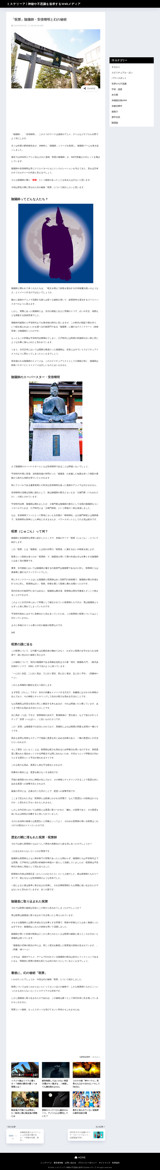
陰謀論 (115, 123)
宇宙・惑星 (117, 89)
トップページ (46, 1163)
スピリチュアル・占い (122, 72)
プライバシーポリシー (87, 1163)
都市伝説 (116, 117)
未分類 (115, 95)
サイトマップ (104, 1163)
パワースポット (119, 78)
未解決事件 (117, 106)
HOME (81, 1157)
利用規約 (116, 1163)
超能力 (115, 111)
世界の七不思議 (119, 84)
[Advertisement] (55, 112)
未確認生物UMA (119, 100)
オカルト (96, 1057)
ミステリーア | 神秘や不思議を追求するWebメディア (44, 4)
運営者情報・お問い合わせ (65, 1163)
